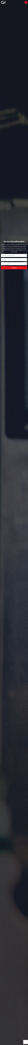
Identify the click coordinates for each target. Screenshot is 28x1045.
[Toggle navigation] (26, 2)
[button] (14, 259)
